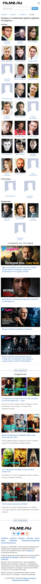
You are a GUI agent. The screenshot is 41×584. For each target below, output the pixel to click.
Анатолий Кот (33, 136)
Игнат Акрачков (7, 154)
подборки (13, 540)
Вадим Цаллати (20, 173)
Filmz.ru (30, 550)
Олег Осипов (20, 218)
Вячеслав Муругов (7, 219)
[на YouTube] (22, 533)
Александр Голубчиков (10, 557)
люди (3, 540)
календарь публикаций (30, 540)
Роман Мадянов (20, 61)
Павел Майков (33, 98)
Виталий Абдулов (20, 79)
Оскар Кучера (20, 136)
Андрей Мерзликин (7, 117)
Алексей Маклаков (20, 42)
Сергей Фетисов (7, 98)
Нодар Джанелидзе (33, 117)
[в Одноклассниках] (27, 533)
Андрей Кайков (33, 61)
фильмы (21, 538)
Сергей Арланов (10, 196)
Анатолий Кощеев (7, 79)
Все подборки (20, 520)
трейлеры (4, 538)
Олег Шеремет (20, 98)
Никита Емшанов (7, 136)
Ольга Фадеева (33, 41)
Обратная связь (29, 578)
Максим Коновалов (33, 154)
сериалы (29, 538)
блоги (37, 538)
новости (13, 538)
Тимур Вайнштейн (33, 219)
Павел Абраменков (33, 174)
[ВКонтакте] (14, 533)
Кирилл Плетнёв (20, 116)
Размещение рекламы (20, 580)
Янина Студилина (7, 174)
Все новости (21, 371)
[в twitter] (18, 533)
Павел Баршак (20, 154)
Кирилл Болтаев (33, 79)
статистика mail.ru (8, 543)
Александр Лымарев (7, 42)
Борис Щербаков (7, 61)
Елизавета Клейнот (30, 196)
